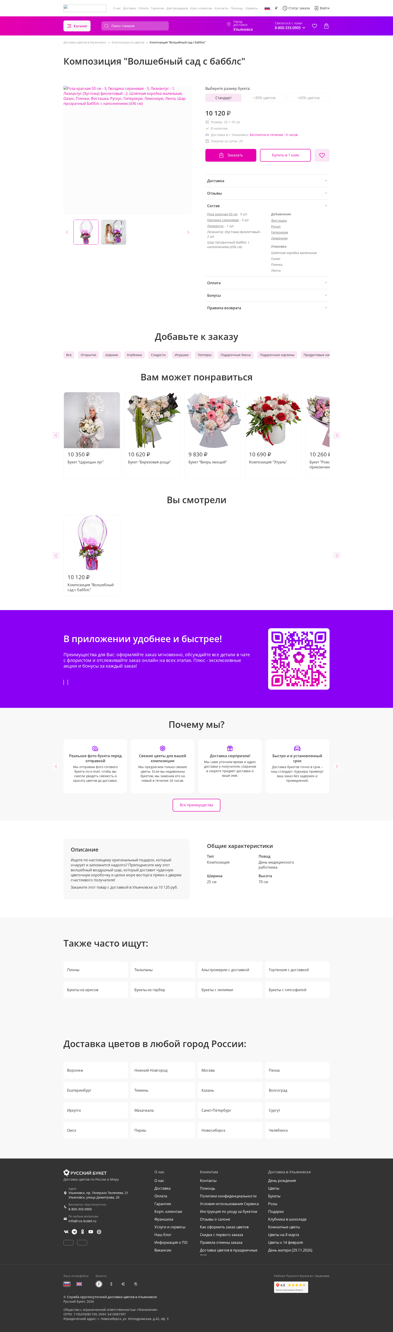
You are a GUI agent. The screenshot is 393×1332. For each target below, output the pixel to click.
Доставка (129, 8)
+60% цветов (308, 97)
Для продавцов (177, 8)
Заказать (235, 155)
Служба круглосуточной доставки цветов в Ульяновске (112, 1297)
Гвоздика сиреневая (223, 220)
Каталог (81, 26)
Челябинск (278, 1130)
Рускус (276, 226)
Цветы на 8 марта (283, 1234)
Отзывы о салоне (215, 1219)
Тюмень (141, 1090)
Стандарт (223, 97)
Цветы (273, 1188)
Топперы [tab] (205, 355)
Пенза (274, 1070)
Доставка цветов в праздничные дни (228, 1253)
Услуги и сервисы (169, 1226)
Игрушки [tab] (182, 355)
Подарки (276, 1211)
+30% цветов (264, 97)
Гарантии (157, 8)
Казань (208, 1090)
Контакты (221, 8)
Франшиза (163, 1219)
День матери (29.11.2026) (290, 1250)
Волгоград (278, 1090)
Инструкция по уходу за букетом (228, 1211)
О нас (117, 8)
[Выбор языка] (267, 8)
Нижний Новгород (150, 1070)
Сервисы (251, 8)
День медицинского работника (276, 865)
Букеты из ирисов (82, 989)
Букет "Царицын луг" (86, 457)
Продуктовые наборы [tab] (320, 355)
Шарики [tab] (111, 355)
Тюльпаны (143, 969)
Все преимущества (196, 804)
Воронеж (75, 1070)
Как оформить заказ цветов (224, 1226)
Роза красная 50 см (222, 214)
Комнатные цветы (284, 1226)
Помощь (237, 8)
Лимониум (279, 238)
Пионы (73, 969)
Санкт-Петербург (216, 1110)
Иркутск (74, 1110)
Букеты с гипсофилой (287, 989)
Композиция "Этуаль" (268, 457)
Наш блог (162, 1234)
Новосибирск (213, 1130)
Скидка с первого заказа (221, 1234)
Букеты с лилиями (217, 989)
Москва (208, 1070)
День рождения (282, 1180)
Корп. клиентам (201, 8)
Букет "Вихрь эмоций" (208, 457)
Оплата (143, 8)
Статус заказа (299, 8)
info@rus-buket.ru (82, 1221)
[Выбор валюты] (276, 8)
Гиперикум (279, 232)
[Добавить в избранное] (322, 155)
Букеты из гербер (149, 989)
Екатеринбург (79, 1090)
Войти (325, 8)
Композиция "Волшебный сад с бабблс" (91, 582)
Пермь (140, 1130)
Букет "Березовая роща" (149, 457)
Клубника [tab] (134, 355)
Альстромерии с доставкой (225, 969)
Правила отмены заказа (221, 1242)
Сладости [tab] (158, 355)
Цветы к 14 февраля (285, 1242)
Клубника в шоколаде (287, 1219)
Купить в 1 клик (285, 155)
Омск (71, 1130)
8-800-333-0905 (80, 1209)
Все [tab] (69, 355)
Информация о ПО (170, 1242)
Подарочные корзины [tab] (277, 355)
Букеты (274, 1196)
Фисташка (279, 220)
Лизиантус (215, 226)
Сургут (274, 1110)
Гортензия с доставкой (289, 969)
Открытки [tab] (88, 355)
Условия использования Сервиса (229, 1203)
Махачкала (144, 1110)
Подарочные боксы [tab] (236, 355)
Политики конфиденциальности (228, 1196)
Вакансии (162, 1250)
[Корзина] (326, 26)
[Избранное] (314, 26)
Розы (272, 1203)
